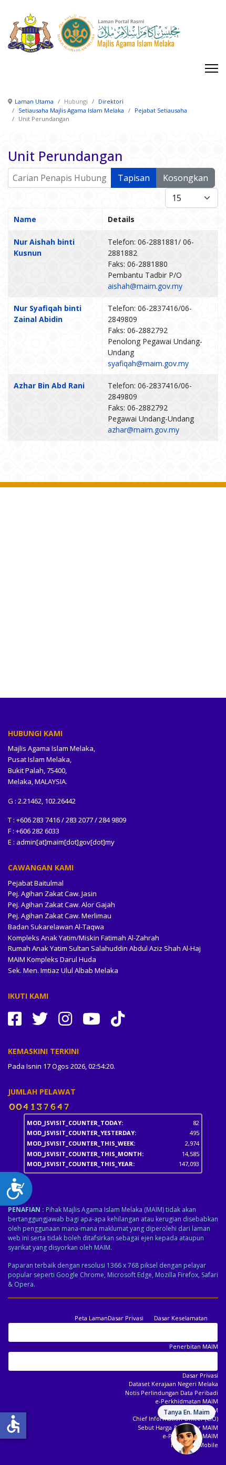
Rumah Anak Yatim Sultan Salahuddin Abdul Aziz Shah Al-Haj (104, 948)
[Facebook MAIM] (15, 1018)
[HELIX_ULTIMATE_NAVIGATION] (211, 68)
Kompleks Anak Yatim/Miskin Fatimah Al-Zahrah (83, 937)
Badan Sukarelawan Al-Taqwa (56, 926)
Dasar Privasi (125, 1318)
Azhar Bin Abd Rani (49, 385)
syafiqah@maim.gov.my (148, 363)
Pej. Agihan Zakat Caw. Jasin (52, 893)
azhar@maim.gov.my (143, 430)
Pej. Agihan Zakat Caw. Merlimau (59, 915)
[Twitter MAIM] (40, 1018)
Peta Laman (91, 1318)
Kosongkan (185, 178)
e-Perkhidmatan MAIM (186, 1401)
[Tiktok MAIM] (118, 1018)
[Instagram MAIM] (65, 1018)
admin (26, 842)
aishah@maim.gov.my (145, 286)
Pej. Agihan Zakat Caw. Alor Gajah (61, 904)
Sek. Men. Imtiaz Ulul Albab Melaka (63, 970)
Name (25, 219)
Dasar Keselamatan (181, 1318)
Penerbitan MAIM (193, 1346)
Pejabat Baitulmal (36, 883)
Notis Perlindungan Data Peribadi (171, 1393)
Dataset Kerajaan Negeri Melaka (173, 1384)
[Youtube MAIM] (91, 1018)
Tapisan (134, 178)
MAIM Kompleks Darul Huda (52, 959)
